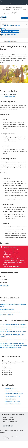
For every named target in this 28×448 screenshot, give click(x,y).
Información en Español (8, 419)
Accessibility (6, 438)
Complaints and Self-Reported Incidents (11, 33)
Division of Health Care (10, 398)
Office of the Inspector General (12, 391)
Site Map (11, 417)
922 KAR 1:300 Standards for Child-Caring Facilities (13, 324)
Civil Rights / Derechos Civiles (10, 421)
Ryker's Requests (5, 36)
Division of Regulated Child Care (10, 40)
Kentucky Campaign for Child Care (9, 34)
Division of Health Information (12, 401)
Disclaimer (17, 436)
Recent (3, 28)
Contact (5, 417)
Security (11, 436)
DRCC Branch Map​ (4, 285)
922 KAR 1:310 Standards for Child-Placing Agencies (13, 331)
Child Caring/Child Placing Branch (10, 31)
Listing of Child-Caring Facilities (8, 94)
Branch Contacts (5, 29)
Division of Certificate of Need (12, 396)
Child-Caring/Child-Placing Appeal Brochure (10, 312)
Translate (24, 9)
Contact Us (14, 12)
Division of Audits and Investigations (14, 393)
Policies (4, 436)
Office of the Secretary (10, 388)
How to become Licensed (6, 314)
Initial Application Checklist (7, 309)
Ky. (1, 1)
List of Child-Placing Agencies (7, 96)
